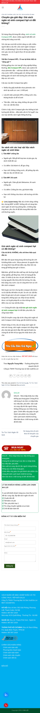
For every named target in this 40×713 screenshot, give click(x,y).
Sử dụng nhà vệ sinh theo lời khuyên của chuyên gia (30, 433)
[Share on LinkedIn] (29, 376)
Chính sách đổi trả (9, 658)
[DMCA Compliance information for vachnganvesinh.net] (9, 638)
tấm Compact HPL (15, 68)
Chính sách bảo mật (10, 647)
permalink (22, 385)
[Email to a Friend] (22, 376)
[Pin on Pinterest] (25, 376)
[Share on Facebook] (14, 376)
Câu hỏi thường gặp (8, 14)
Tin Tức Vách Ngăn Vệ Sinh (25, 14)
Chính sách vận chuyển (11, 655)
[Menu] (3, 7)
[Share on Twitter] (18, 376)
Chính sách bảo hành (11, 652)
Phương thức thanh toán (12, 650)
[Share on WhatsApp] (10, 376)
